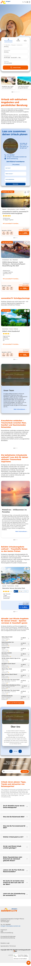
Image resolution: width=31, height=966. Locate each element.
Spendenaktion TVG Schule (8, 946)
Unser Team (15, 743)
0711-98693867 (25, 956)
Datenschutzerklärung (7, 932)
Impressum (4, 929)
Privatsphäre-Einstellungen (8, 936)
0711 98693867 (11, 155)
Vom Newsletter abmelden (15, 774)
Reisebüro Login (5, 943)
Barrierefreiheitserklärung (8, 938)
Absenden (15, 184)
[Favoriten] (28, 192)
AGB (2, 931)
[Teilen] (25, 192)
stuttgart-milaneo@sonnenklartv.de (16, 156)
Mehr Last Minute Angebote (15, 702)
